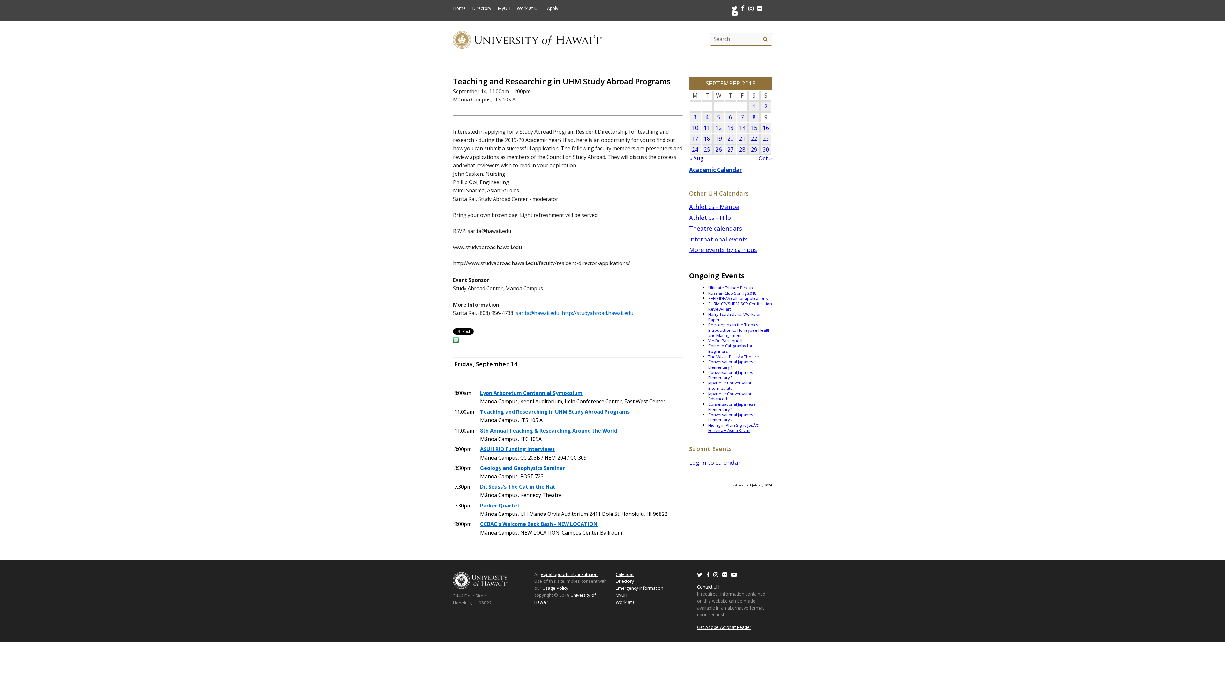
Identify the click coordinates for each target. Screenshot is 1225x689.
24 (695, 149)
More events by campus (723, 250)
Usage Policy (555, 588)
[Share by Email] (456, 340)
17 (695, 138)
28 (742, 149)
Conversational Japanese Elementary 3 (732, 375)
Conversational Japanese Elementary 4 (732, 406)
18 (707, 138)
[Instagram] (715, 574)
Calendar (625, 574)
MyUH (504, 8)
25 (707, 149)
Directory (481, 8)
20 (730, 138)
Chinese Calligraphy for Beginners (730, 348)
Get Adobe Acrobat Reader (724, 627)
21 (742, 138)
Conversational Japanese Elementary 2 (732, 417)
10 (695, 127)
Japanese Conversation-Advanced (731, 396)
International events (718, 239)
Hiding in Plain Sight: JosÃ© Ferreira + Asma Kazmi (734, 427)
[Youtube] (735, 13)
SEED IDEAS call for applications (738, 298)
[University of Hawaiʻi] (527, 39)
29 (754, 149)
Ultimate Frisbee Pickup (730, 288)
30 (766, 149)
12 (719, 127)
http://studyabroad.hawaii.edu (597, 312)
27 (730, 149)
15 (754, 127)
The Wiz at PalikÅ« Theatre (733, 356)
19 (719, 138)
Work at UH (529, 8)
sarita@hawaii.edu (537, 312)
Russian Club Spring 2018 (732, 293)
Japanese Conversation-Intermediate (731, 385)
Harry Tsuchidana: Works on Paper (735, 316)
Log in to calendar (715, 462)
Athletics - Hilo (710, 217)
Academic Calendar (715, 170)
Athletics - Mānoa (714, 207)
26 (719, 149)
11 (707, 127)
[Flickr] (724, 574)
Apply (552, 8)
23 (766, 138)
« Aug (696, 158)
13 (730, 127)
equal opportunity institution (569, 574)
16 (766, 127)
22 (754, 138)
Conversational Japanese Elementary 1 (732, 364)
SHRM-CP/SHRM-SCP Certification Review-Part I (740, 306)
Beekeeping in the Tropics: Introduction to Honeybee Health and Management (739, 330)
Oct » (765, 158)
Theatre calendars (715, 228)
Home (459, 8)
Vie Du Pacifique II (725, 341)
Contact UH (708, 587)
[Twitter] (699, 574)
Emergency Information (639, 588)
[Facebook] (707, 574)
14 (742, 127)
